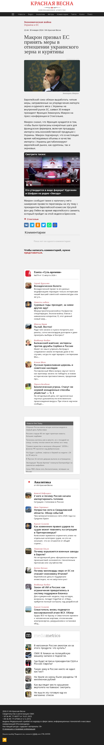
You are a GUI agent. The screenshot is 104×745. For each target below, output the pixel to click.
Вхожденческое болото (47, 285)
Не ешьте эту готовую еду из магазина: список (50, 694)
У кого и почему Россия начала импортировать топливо (52, 497)
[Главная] (52, 6)
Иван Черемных (41, 507)
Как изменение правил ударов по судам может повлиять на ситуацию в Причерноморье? (55, 529)
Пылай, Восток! (43, 326)
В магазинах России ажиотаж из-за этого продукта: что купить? (54, 646)
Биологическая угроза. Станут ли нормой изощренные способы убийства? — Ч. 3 (53, 389)
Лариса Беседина (42, 384)
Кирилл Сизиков (41, 524)
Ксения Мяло (40, 362)
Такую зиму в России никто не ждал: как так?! (54, 670)
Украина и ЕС (31, 24)
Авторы (51, 14)
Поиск (89, 14)
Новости (21, 14)
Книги (81, 14)
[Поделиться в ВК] (26, 225)
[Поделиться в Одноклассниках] (38, 225)
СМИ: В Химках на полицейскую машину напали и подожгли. (52, 654)
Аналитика (40, 14)
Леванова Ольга (41, 548)
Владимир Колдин (42, 340)
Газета (73, 14)
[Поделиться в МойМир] (55, 225)
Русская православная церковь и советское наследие (53, 366)
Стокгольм (33, 219)
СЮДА (35, 734)
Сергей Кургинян (42, 283)
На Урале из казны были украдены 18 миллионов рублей (55, 678)
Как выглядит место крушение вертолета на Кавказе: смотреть (52, 686)
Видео (30, 14)
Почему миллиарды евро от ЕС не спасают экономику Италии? (54, 572)
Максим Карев (40, 324)
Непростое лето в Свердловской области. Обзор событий (53, 511)
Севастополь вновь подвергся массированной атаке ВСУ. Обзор (54, 611)
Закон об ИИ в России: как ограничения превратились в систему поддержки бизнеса (51, 590)
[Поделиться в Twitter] (43, 225)
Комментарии (62, 14)
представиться (33, 253)
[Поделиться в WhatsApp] (49, 225)
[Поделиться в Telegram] (32, 225)
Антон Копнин (41, 568)
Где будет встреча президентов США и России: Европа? (56, 662)
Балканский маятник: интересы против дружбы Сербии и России (53, 344)
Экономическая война (37, 22)
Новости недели (41, 302)
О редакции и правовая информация (19, 729)
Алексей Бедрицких (42, 493)
